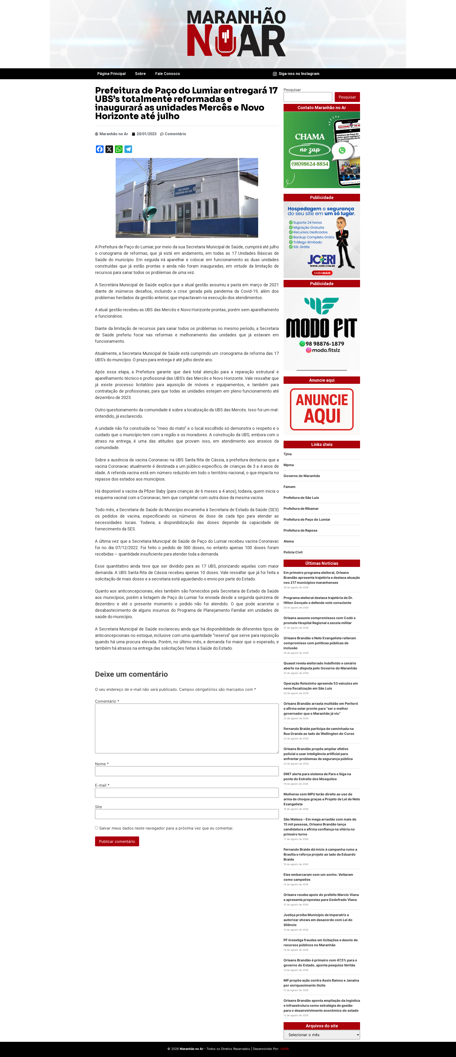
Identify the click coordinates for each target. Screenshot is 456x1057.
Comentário (107, 701)
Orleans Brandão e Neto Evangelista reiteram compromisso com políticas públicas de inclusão (320, 643)
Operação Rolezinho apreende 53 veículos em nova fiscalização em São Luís (321, 685)
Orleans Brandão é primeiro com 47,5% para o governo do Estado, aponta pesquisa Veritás (320, 962)
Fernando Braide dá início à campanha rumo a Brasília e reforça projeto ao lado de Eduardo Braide (320, 854)
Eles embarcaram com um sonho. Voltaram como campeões (318, 876)
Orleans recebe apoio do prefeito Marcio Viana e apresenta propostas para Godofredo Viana (321, 897)
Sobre (140, 73)
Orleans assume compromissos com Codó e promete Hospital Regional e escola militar (320, 620)
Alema (289, 541)
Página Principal (111, 73)
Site (98, 807)
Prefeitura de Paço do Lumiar (307, 519)
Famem (289, 487)
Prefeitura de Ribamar (301, 508)
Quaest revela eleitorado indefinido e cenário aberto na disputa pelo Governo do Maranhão (320, 665)
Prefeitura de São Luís (301, 498)
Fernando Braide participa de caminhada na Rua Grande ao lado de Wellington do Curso (319, 731)
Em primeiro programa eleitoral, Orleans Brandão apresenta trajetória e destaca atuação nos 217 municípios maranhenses (322, 577)
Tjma (288, 454)
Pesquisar (292, 90)
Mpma (289, 465)
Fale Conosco (167, 73)
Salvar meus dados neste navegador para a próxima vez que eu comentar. (166, 828)
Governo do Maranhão (302, 476)
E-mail (102, 785)
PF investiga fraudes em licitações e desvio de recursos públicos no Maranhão (321, 942)
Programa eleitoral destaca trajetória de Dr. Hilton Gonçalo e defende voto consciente (318, 600)
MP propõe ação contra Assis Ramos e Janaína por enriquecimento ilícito (321, 982)
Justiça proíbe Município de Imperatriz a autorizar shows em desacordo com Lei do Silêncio (318, 920)
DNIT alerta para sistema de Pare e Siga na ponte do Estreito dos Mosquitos (317, 776)
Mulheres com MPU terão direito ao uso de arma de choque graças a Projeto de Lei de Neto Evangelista (322, 799)
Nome (102, 764)
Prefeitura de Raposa (300, 530)
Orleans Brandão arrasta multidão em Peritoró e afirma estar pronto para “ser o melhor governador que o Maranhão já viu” (321, 708)
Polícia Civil (293, 552)
